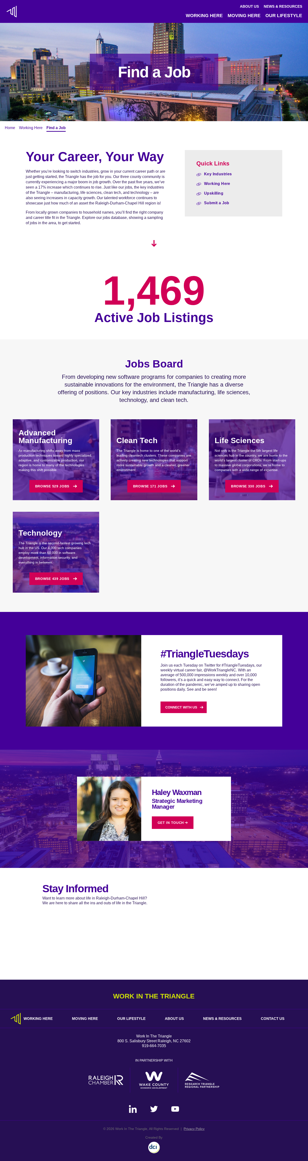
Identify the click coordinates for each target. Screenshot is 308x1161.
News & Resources (283, 6)
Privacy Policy (194, 1129)
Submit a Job (216, 203)
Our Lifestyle (283, 15)
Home (10, 128)
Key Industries (218, 174)
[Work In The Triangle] (11, 11)
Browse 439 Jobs (52, 579)
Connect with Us (181, 707)
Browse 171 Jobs (150, 486)
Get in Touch (171, 823)
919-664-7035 (154, 1046)
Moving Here (244, 15)
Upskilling (213, 193)
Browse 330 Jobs (248, 486)
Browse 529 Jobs (52, 486)
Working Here (204, 15)
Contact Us (272, 1019)
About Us (249, 6)
